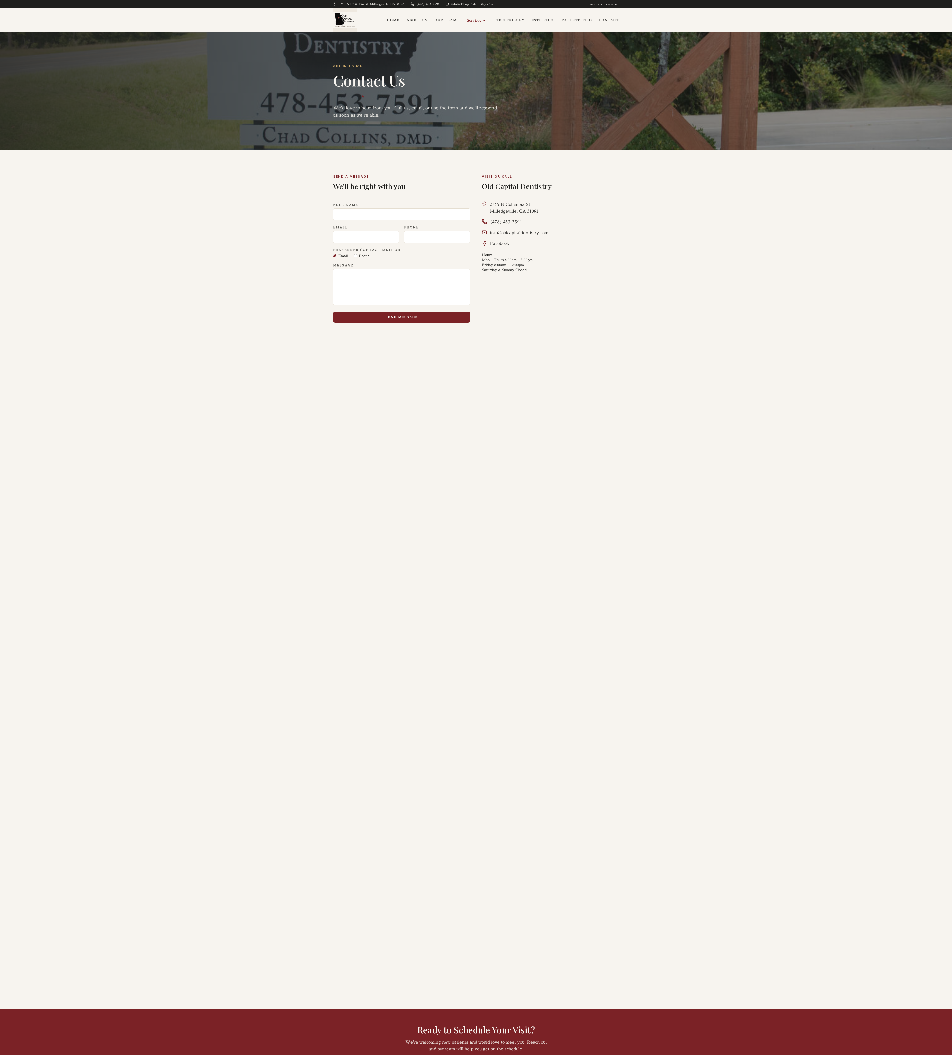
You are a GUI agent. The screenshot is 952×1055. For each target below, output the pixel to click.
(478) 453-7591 (428, 4)
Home (393, 20)
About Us (417, 20)
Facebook (499, 243)
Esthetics (543, 20)
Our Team (446, 20)
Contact (609, 20)
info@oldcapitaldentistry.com (472, 4)
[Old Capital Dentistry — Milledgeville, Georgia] (345, 20)
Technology (510, 20)
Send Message (401, 317)
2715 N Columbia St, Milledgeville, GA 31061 (372, 4)
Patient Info (577, 20)
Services (474, 20)
